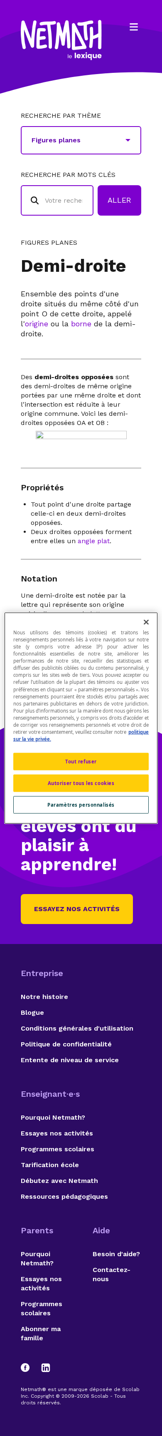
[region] (81, 718)
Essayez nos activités (77, 909)
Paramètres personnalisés (81, 804)
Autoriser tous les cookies (81, 783)
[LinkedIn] (45, 1367)
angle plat (94, 541)
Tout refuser (81, 761)
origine (36, 323)
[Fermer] (146, 622)
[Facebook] (29, 1367)
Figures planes (49, 242)
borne (81, 323)
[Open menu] (133, 27)
